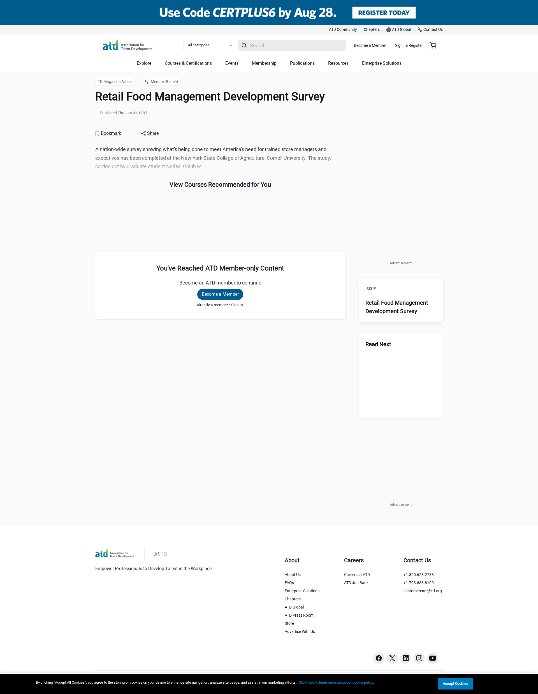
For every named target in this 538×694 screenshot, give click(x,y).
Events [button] (231, 63)
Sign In (237, 305)
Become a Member (370, 45)
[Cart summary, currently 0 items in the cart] (435, 45)
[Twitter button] (392, 658)
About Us (293, 574)
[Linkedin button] (405, 658)
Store (289, 623)
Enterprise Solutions (302, 591)
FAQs (289, 582)
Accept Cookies (455, 683)
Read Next (378, 344)
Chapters (293, 599)
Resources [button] (338, 63)
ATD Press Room (299, 615)
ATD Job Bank (356, 582)
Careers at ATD (357, 574)
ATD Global (294, 607)
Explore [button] (144, 63)
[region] (269, 684)
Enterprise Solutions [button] (382, 63)
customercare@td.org (423, 591)
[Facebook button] (378, 658)
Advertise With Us (300, 631)
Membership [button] (264, 63)
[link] (343, 29)
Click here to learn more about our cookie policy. (336, 682)
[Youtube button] (432, 658)
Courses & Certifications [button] (188, 63)
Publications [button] (302, 63)
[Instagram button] (419, 658)
